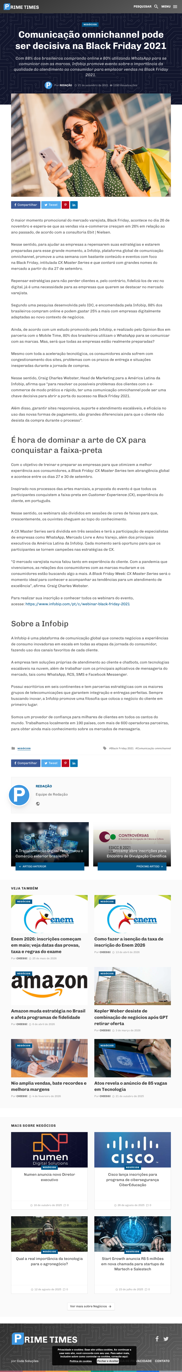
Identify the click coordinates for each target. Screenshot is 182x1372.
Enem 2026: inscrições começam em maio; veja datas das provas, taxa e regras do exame (46, 945)
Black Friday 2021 (122, 748)
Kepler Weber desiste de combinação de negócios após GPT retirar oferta (131, 1017)
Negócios (90, 24)
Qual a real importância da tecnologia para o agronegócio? (49, 1261)
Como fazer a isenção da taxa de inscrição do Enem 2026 (128, 942)
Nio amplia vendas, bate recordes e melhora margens (49, 1086)
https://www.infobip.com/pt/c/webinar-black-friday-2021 (78, 604)
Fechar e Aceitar (108, 1361)
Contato (162, 1361)
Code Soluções (28, 1361)
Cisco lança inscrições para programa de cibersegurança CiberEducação (132, 1179)
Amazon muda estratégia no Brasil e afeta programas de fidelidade (48, 1014)
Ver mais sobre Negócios (88, 1306)
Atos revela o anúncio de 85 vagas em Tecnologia (130, 1086)
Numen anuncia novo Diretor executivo (49, 1177)
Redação (66, 85)
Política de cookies (81, 1361)
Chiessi (21, 958)
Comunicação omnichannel (154, 748)
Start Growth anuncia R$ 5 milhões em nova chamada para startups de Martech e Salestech (132, 1263)
